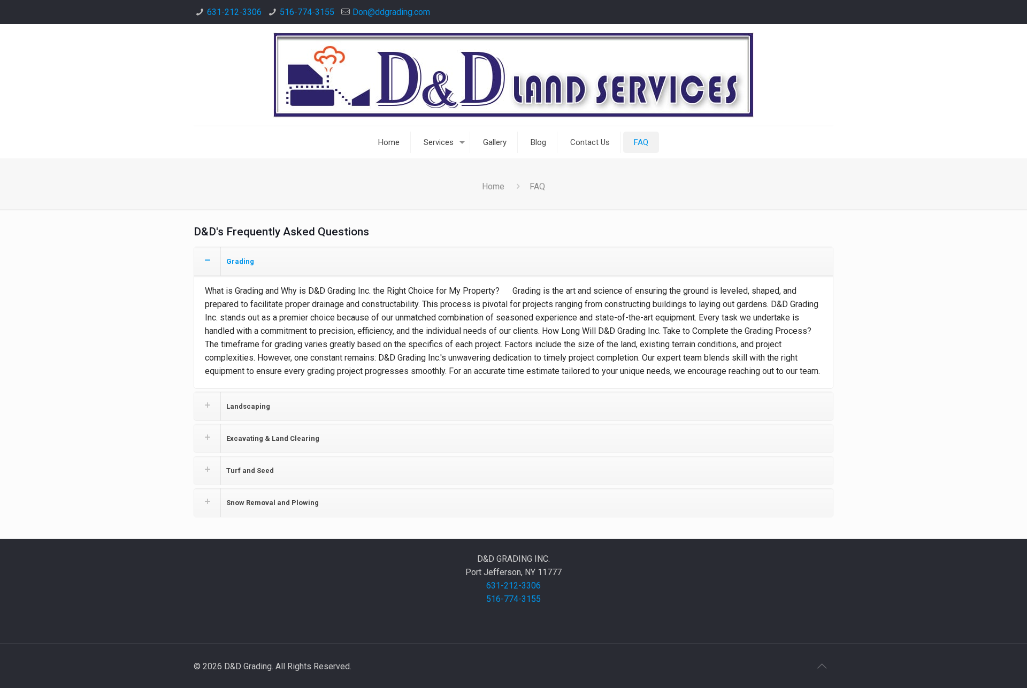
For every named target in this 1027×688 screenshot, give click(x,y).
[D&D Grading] (513, 75)
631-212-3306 (234, 12)
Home (493, 186)
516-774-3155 (307, 12)
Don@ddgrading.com (391, 12)
